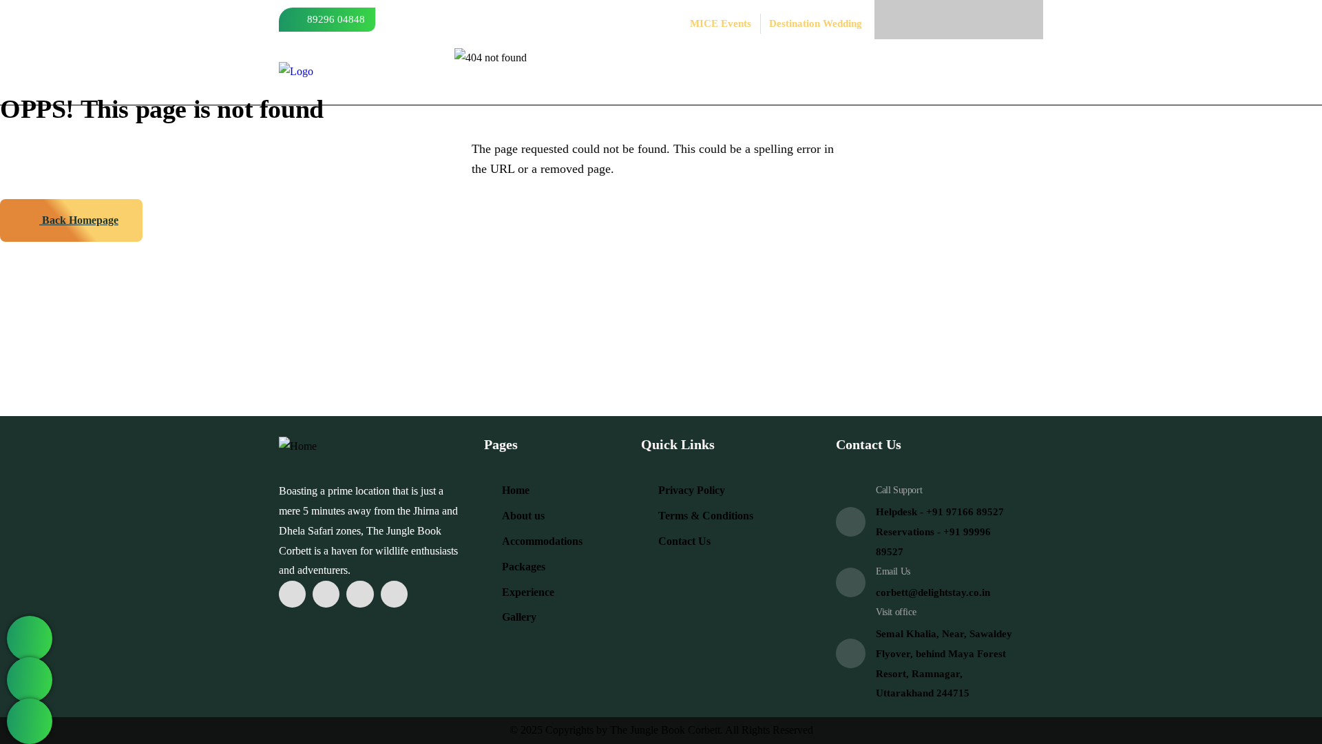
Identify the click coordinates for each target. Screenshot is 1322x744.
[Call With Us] (29, 680)
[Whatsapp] (976, 19)
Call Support (899, 490)
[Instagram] (941, 19)
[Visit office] (850, 653)
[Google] (1010, 19)
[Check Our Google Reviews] (29, 721)
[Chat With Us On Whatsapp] (29, 638)
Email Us (893, 571)
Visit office (896, 612)
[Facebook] (907, 19)
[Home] (298, 447)
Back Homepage (78, 220)
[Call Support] (850, 522)
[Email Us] (850, 582)
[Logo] (296, 72)
